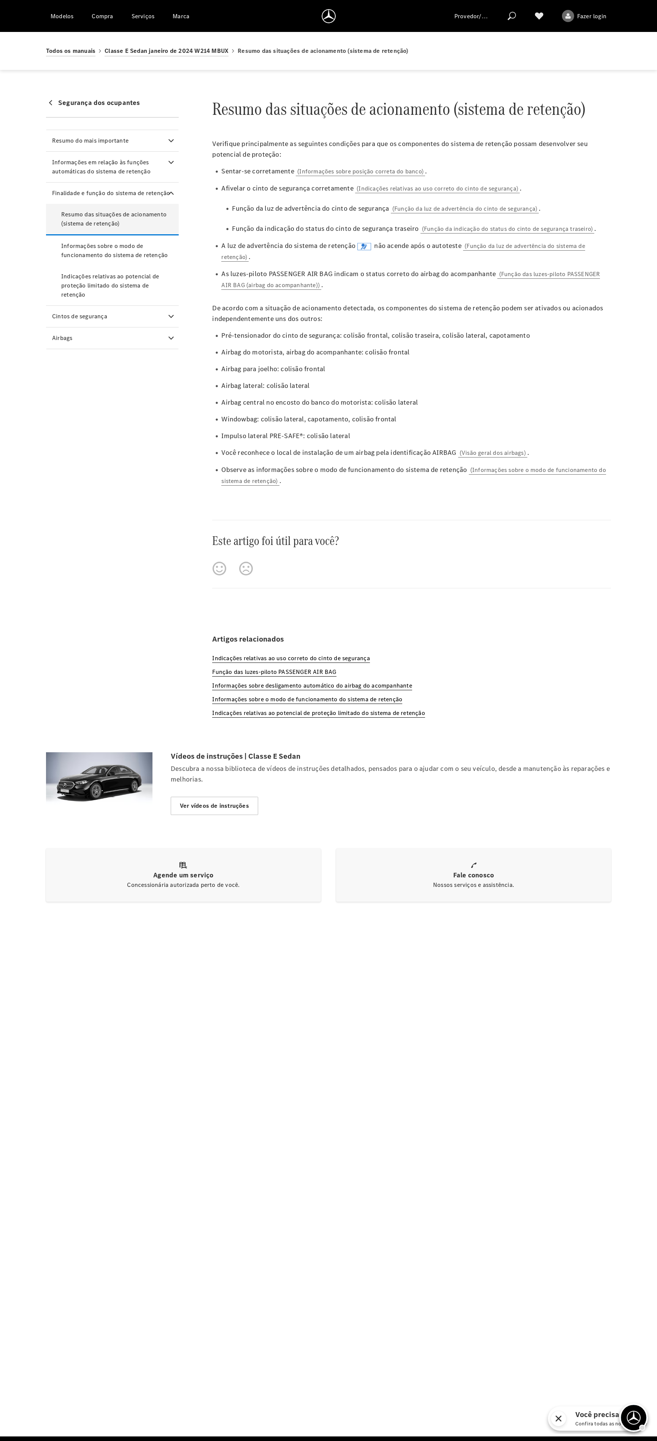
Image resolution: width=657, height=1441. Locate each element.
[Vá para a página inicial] (328, 16)
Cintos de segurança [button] (79, 316)
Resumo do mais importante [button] (90, 141)
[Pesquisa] (512, 16)
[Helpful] (219, 568)
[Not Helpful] (246, 568)
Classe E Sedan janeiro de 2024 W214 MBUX (167, 51)
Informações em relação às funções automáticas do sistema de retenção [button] (101, 166)
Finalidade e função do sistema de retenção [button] (111, 193)
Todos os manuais (70, 51)
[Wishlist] (539, 16)
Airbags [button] (62, 338)
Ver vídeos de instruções (214, 806)
